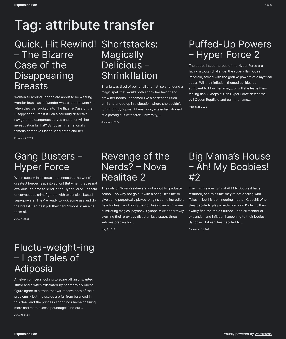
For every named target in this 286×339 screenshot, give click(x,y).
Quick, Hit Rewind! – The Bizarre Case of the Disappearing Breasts (55, 65)
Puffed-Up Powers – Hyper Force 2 (230, 49)
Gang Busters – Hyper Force (48, 161)
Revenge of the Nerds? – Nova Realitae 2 (135, 166)
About (268, 4)
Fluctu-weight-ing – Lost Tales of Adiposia (54, 258)
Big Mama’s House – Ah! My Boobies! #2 (230, 166)
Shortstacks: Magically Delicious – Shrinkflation (129, 60)
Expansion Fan (25, 5)
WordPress (263, 334)
